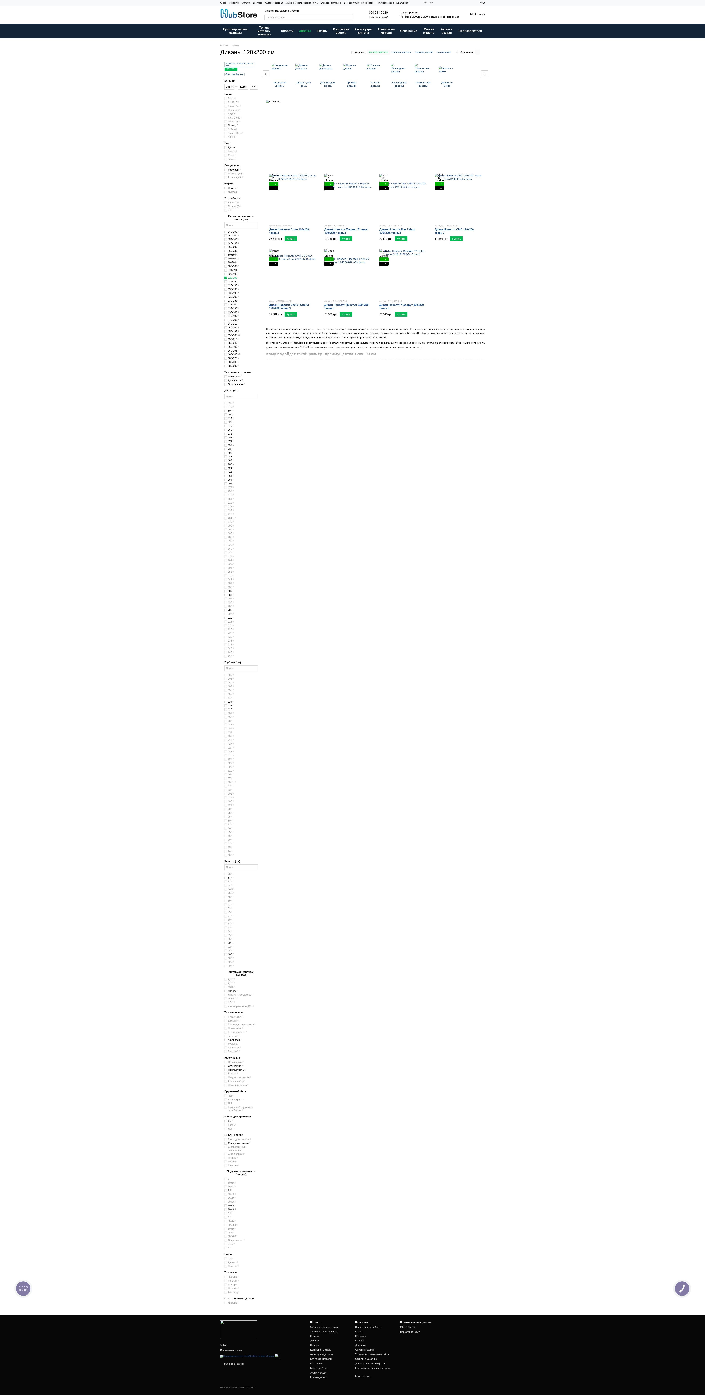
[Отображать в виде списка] (482, 52)
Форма (228, 183)
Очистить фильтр (234, 74)
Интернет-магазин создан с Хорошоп (237, 1387)
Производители (470, 30)
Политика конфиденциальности (392, 3)
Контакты (234, 3)
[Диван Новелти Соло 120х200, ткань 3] (292, 197)
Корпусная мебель (341, 31)
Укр (425, 3)
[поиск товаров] (350, 17)
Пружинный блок (235, 1091)
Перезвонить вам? (378, 17)
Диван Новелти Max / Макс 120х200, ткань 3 (397, 231)
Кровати (287, 30)
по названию (444, 52)
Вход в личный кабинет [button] (368, 1327)
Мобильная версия (234, 1364)
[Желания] (463, 2)
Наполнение (232, 1057)
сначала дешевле (401, 52)
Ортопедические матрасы (235, 31)
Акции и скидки (447, 31)
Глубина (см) (232, 662)
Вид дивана (232, 165)
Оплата (246, 3)
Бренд (228, 94)
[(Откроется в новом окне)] (277, 1356)
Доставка (257, 3)
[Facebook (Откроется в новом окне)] (418, 2)
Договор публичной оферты (358, 3)
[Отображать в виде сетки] (477, 52)
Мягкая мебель (428, 31)
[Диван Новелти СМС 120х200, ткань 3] (458, 197)
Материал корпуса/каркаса (241, 973)
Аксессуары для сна (364, 31)
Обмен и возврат (274, 3)
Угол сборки (232, 198)
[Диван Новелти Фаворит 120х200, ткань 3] (403, 272)
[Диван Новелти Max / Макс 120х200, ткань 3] (403, 197)
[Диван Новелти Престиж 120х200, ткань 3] (348, 272)
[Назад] (266, 73)
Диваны (305, 30)
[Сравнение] (470, 2)
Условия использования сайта (302, 3)
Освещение (408, 30)
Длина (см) (231, 390)
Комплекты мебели (386, 31)
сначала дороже (424, 52)
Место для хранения (237, 1116)
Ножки (228, 1254)
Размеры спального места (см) (241, 218)
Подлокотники (233, 1134)
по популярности (378, 52)
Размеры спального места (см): (239, 64)
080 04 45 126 (378, 12)
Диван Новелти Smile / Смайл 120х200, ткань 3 (289, 306)
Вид (226, 143)
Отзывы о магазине (331, 3)
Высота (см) (232, 861)
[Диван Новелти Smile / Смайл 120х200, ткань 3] (292, 272)
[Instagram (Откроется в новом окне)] (414, 2)
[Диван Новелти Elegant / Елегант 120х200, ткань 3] (348, 197)
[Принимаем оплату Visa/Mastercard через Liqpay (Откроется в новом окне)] (247, 1356)
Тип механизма (234, 1012)
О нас (223, 3)
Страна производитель (239, 1298)
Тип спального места (238, 372)
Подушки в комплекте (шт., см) (241, 1173)
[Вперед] (484, 73)
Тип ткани (230, 1272)
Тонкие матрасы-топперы (264, 31)
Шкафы (322, 30)
